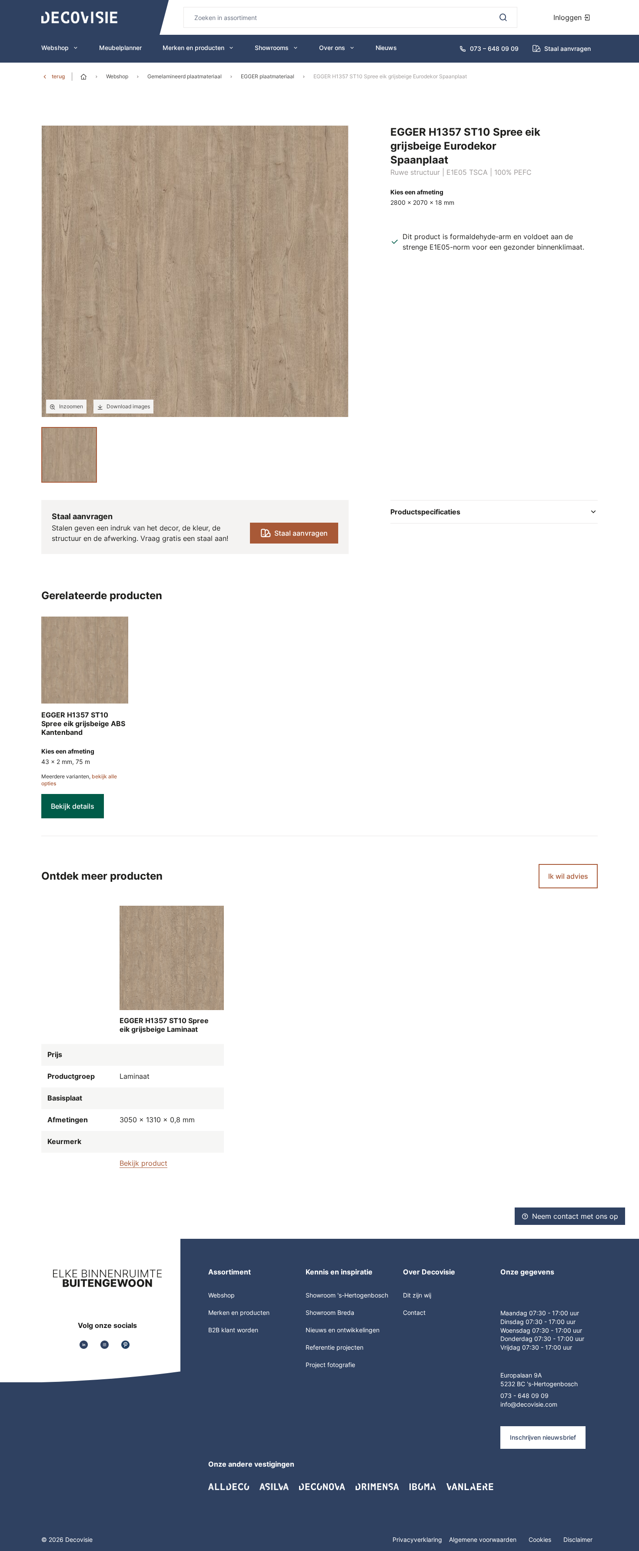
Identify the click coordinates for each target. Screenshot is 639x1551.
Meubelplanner (120, 47)
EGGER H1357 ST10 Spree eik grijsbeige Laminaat (164, 1025)
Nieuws (386, 47)
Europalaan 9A (521, 1375)
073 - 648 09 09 (524, 1395)
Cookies (541, 1539)
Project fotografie (330, 1364)
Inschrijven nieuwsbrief (543, 1437)
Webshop (55, 47)
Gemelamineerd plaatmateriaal (184, 76)
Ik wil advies (568, 876)
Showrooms (272, 47)
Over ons (332, 47)
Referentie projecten (334, 1347)
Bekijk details (72, 806)
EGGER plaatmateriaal (267, 76)
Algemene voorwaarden (483, 1539)
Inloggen (568, 17)
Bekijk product (143, 1163)
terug (58, 76)
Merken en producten (193, 47)
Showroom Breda (330, 1312)
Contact (414, 1312)
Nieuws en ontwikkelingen (342, 1330)
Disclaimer (577, 1539)
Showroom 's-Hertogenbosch (347, 1295)
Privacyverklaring (417, 1539)
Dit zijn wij (417, 1295)
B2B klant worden (233, 1330)
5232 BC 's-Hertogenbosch (539, 1384)
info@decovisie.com (528, 1404)
